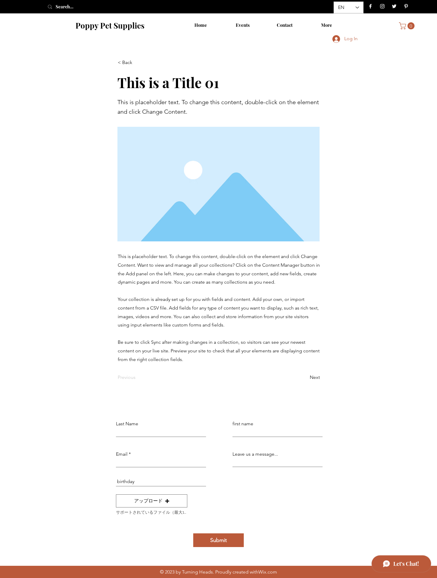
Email (122, 454)
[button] (407, 25)
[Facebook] (370, 6)
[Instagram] (382, 6)
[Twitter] (394, 6)
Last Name (127, 423)
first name (242, 423)
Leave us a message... (255, 454)
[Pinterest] (406, 6)
